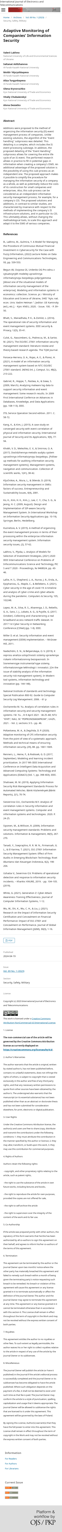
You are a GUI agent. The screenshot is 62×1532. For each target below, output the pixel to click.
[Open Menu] (3, 10)
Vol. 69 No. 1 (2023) (35, 17)
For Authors (11, 1463)
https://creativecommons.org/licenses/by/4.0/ (28, 1049)
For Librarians (12, 1468)
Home (6, 17)
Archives (17, 17)
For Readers (11, 1458)
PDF (10, 940)
